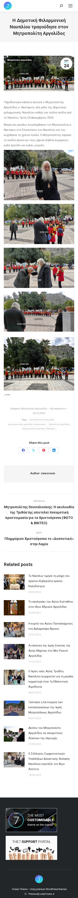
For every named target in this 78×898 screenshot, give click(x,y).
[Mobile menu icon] (70, 6)
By (57, 408)
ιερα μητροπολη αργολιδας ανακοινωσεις (27, 424)
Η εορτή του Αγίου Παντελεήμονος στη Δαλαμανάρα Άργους (50, 626)
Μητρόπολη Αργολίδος (19, 60)
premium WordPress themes (51, 889)
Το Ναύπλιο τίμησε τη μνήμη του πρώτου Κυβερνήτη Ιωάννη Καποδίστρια (48, 581)
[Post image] (14, 582)
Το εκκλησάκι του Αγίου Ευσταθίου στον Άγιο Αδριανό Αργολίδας (50, 604)
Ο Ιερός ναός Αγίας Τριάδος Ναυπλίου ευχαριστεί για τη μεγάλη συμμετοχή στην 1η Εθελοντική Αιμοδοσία (50, 679)
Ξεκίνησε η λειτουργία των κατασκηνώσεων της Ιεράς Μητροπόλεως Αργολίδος (45, 707)
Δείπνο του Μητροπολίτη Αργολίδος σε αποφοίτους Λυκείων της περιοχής (45, 733)
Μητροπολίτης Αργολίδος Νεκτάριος (39, 429)
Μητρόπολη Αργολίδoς (59, 424)
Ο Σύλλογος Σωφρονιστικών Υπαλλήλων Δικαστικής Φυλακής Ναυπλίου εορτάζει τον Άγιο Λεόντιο (49, 761)
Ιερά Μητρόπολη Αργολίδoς (42, 420)
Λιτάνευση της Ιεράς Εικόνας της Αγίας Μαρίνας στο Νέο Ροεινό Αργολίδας (49, 651)
